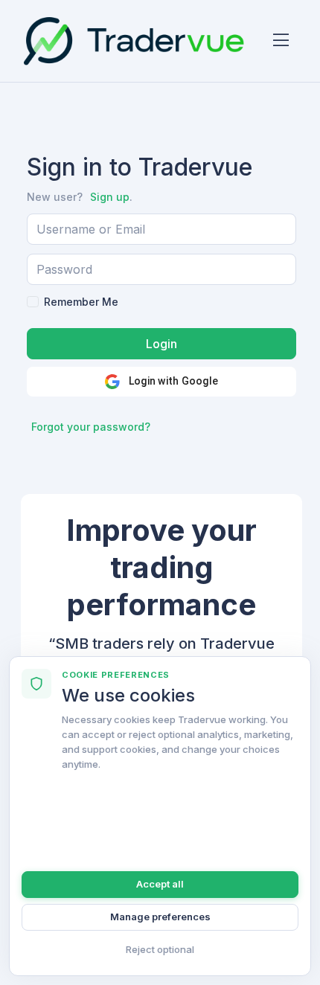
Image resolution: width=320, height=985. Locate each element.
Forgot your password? (90, 426)
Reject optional (160, 949)
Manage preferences (160, 917)
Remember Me (81, 301)
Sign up (109, 196)
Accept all (160, 884)
